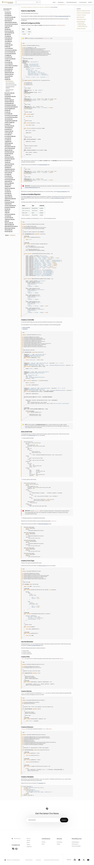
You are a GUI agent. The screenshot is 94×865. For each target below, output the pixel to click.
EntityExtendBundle (9, 101)
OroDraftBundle (47, 7)
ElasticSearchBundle (9, 93)
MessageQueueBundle (10, 146)
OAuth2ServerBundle (10, 158)
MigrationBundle (8, 150)
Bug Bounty (29, 846)
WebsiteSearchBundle (10, 228)
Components (8, 12)
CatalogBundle (8, 39)
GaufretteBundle (9, 119)
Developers (30, 7)
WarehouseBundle (9, 222)
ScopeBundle (8, 191)
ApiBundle (7, 27)
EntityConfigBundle (9, 100)
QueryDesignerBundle (10, 179)
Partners (28, 840)
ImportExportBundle (9, 125)
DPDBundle (7, 77)
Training (58, 844)
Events (28, 842)
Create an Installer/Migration (83, 13)
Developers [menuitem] (61, 2)
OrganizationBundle (9, 164)
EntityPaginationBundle (10, 105)
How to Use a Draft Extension (9, 90)
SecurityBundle (8, 195)
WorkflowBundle (8, 231)
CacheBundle (8, 36)
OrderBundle (8, 160)
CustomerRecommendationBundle (11, 65)
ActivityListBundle (9, 18)
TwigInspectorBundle (10, 219)
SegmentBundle (8, 196)
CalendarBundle (8, 38)
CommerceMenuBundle (10, 53)
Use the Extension (81, 21)
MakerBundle (8, 145)
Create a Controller (81, 15)
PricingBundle (8, 174)
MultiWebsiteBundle (9, 151)
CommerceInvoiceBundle (11, 50)
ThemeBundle (8, 216)
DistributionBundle (9, 74)
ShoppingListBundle (9, 202)
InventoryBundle (8, 132)
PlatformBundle (8, 172)
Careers (28, 844)
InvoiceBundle (8, 134)
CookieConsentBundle (10, 58)
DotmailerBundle (9, 76)
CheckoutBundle (9, 44)
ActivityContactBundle (10, 17)
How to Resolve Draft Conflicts (10, 87)
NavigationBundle (9, 153)
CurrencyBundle (8, 62)
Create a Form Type (81, 19)
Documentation (24, 7)
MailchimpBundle (9, 143)
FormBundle (7, 112)
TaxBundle (7, 212)
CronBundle (7, 60)
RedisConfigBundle (9, 183)
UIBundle (7, 221)
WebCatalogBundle (9, 224)
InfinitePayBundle (9, 127)
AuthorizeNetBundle (9, 32)
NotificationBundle (9, 157)
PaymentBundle (8, 165)
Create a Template (81, 28)
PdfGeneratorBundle (9, 170)
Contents (79, 8)
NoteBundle (7, 155)
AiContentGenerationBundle (11, 24)
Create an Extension (82, 26)
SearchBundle (8, 193)
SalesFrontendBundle (10, 188)
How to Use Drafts (9, 81)
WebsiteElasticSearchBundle (11, 226)
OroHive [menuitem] (90, 2)
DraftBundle (7, 79)
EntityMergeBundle (9, 103)
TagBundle (7, 210)
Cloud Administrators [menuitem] (71, 2)
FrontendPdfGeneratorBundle (11, 117)
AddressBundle (8, 20)
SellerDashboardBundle (10, 198)
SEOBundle (7, 200)
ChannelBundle (8, 41)
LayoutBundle (8, 138)
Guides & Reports (75, 842)
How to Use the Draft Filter (11, 84)
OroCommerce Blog (76, 846)
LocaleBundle (8, 139)
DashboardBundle (9, 67)
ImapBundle (7, 124)
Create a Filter (81, 23)
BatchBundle (8, 34)
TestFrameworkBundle (10, 214)
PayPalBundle (8, 167)
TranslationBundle (9, 217)
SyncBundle (7, 209)
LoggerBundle (8, 141)
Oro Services (59, 842)
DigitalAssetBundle (9, 72)
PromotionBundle (9, 177)
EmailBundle (8, 94)
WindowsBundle (8, 229)
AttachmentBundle (9, 31)
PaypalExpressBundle (10, 169)
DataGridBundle (8, 70)
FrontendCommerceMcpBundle (11, 115)
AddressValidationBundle (11, 22)
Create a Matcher (82, 24)
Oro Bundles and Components (38, 7)
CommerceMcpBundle (10, 51)
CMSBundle (7, 46)
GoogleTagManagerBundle (11, 120)
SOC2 (43, 844)
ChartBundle (8, 43)
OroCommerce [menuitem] (83, 2)
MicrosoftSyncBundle (10, 148)
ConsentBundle (8, 57)
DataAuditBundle (9, 69)
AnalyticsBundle (8, 25)
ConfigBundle (8, 55)
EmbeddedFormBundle (10, 96)
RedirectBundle (8, 181)
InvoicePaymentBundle (10, 136)
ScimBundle (7, 190)
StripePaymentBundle (10, 207)
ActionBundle (8, 13)
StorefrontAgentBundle (10, 205)
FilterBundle (7, 110)
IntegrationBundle (9, 131)
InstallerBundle (8, 129)
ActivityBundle (8, 15)
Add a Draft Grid (80, 17)
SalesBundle (8, 186)
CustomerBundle (9, 64)
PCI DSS (43, 842)
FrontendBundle (8, 113)
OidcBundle (7, 162)
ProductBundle (8, 176)
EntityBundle (8, 98)
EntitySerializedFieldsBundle (11, 106)
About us (28, 838)
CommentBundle (9, 48)
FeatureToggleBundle (10, 108)
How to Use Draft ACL (10, 83)
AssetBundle (8, 29)
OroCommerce (17, 838)
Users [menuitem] (54, 2)
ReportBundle (8, 184)
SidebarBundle (8, 203)
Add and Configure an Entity (83, 10)
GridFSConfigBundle (9, 122)
